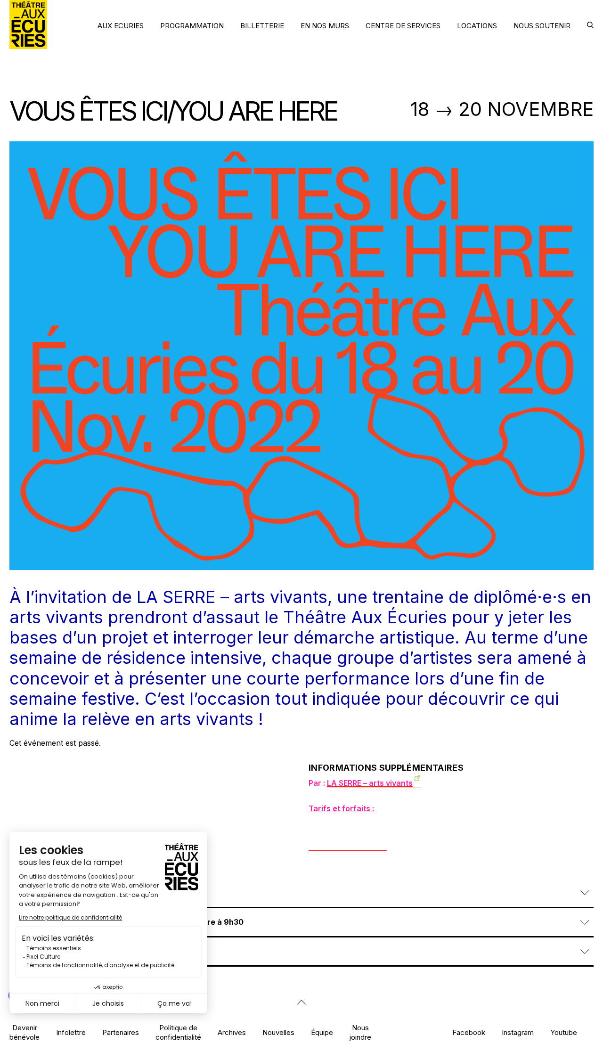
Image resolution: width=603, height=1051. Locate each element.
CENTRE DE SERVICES (403, 25)
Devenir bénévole (24, 1032)
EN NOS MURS (325, 25)
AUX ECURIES (121, 25)
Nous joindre (360, 1032)
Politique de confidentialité (178, 1032)
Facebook (468, 1032)
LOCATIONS (477, 25)
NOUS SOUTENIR (541, 25)
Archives (232, 1032)
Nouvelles (278, 1032)
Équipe (322, 1032)
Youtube (563, 1032)
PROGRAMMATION (192, 25)
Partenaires (120, 1032)
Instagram (518, 1032)
